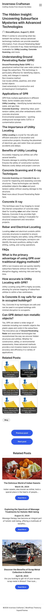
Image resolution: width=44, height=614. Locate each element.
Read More (22, 498)
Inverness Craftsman (16, 4)
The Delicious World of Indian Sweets (22, 483)
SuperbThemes (22, 610)
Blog (6, 420)
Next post (22, 441)
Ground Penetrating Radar (29, 194)
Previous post (22, 433)
